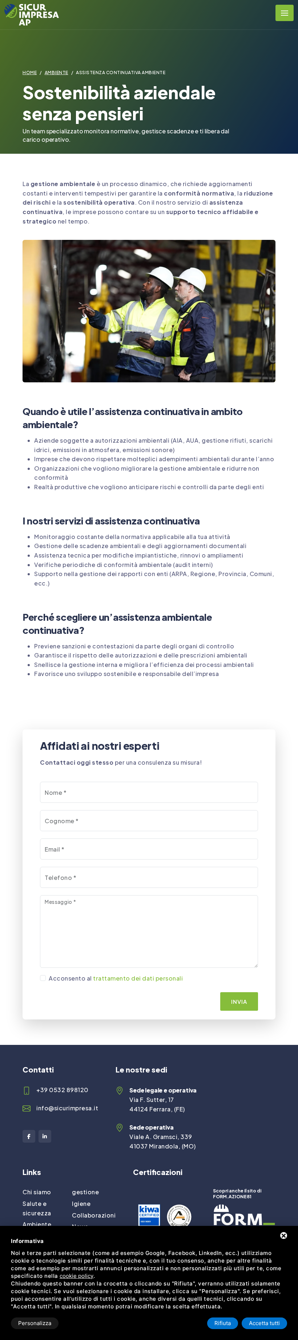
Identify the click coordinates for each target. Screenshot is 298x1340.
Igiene (81, 1203)
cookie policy (76, 1275)
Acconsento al (116, 978)
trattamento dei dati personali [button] (138, 978)
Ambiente (56, 72)
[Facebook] (29, 1136)
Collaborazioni (94, 1215)
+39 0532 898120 (62, 1090)
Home (30, 72)
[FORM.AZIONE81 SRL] (244, 1209)
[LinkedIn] (45, 1136)
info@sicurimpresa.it (67, 1108)
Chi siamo (37, 1192)
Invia (239, 1001)
